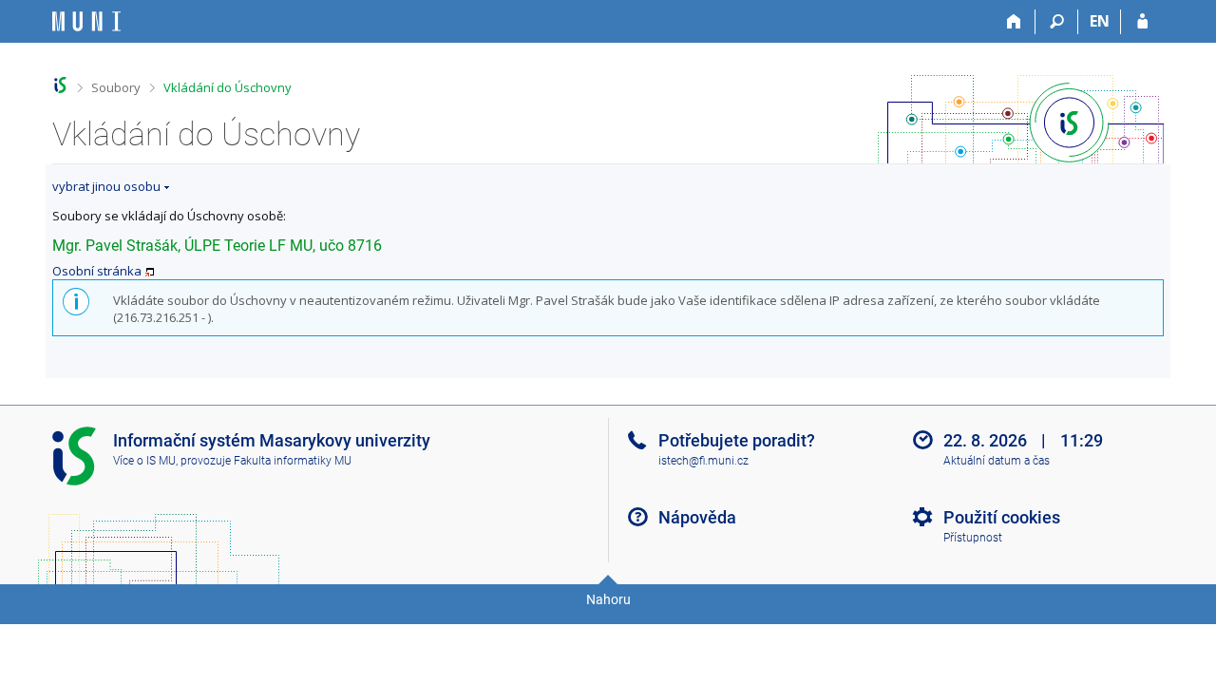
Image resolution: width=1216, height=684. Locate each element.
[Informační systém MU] (60, 85)
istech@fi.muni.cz (703, 460)
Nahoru (608, 599)
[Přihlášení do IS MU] (1142, 22)
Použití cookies (1001, 517)
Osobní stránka (97, 270)
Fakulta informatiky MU (293, 460)
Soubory (116, 87)
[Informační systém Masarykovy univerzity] (86, 21)
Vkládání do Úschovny (227, 87)
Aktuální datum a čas (996, 460)
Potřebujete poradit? (736, 440)
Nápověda (697, 517)
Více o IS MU (144, 460)
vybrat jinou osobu (106, 186)
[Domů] (1014, 22)
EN (1100, 20)
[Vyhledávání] (1057, 22)
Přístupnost (972, 537)
